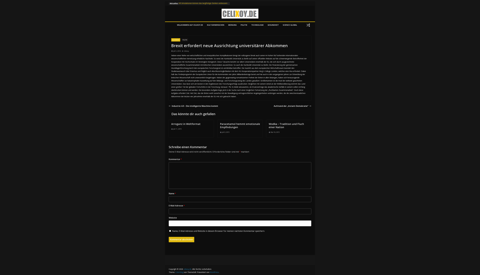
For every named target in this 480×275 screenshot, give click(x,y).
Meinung (232, 25)
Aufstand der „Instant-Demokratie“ (291, 106)
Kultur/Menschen (215, 25)
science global (290, 25)
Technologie (257, 25)
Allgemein (175, 40)
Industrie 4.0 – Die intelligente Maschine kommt (195, 106)
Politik (244, 25)
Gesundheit (273, 25)
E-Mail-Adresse (177, 205)
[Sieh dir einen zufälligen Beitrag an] (308, 25)
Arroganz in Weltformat (185, 124)
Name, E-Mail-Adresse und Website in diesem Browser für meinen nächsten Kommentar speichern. (218, 231)
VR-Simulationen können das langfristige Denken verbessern (203, 3)
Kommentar (175, 159)
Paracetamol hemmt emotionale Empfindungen (240, 125)
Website (173, 217)
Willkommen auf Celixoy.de (190, 25)
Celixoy (186, 51)
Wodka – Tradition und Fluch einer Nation (286, 125)
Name (172, 193)
